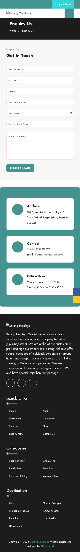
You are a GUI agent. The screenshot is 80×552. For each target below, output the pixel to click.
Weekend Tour (51, 476)
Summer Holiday (18, 476)
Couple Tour (49, 461)
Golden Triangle (52, 503)
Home (12, 30)
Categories (49, 418)
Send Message (20, 168)
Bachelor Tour (17, 461)
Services (13, 426)
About (46, 411)
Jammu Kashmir (51, 511)
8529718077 (43, 249)
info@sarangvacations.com (48, 254)
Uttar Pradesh (50, 518)
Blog (45, 426)
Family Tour (15, 468)
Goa (11, 503)
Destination (15, 418)
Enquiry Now (63, 4)
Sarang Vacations (39, 542)
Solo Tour (48, 468)
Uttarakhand (15, 526)
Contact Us (49, 434)
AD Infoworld (48, 546)
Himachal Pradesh (19, 511)
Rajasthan (14, 518)
